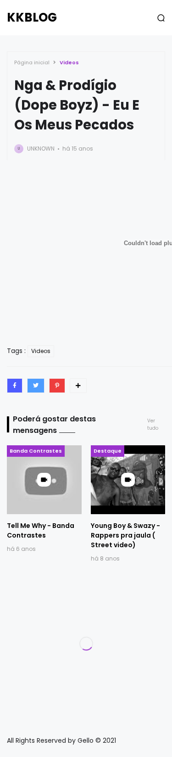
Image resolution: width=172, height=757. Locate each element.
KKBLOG (32, 17)
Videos (69, 62)
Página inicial (32, 62)
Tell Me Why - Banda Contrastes (40, 530)
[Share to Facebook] (14, 385)
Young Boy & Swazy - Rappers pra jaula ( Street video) (125, 535)
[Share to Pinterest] (57, 385)
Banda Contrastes (36, 450)
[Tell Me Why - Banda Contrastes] (44, 479)
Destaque (108, 450)
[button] (161, 18)
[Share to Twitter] (35, 385)
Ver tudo (152, 424)
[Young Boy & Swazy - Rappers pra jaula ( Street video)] (128, 479)
